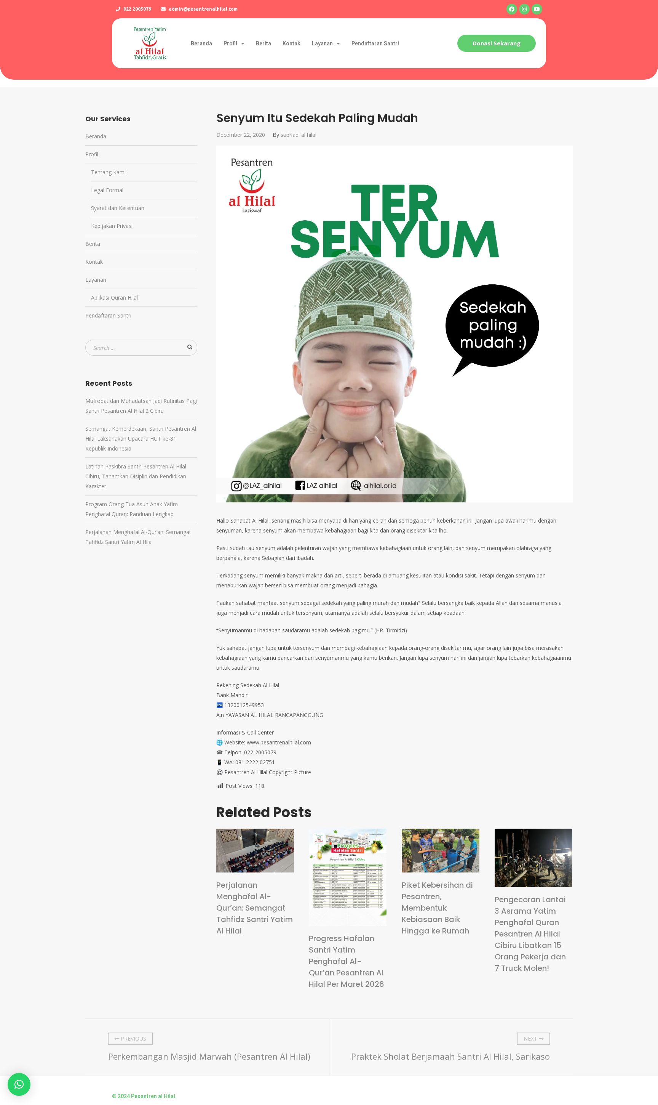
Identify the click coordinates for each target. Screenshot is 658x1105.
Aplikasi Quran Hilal (114, 297)
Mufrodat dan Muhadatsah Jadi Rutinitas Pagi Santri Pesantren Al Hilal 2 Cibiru (141, 405)
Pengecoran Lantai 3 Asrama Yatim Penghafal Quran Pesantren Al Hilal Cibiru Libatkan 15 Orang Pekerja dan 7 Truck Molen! (530, 933)
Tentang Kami (108, 172)
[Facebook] (511, 9)
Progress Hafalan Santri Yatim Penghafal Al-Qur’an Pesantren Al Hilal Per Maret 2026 (346, 961)
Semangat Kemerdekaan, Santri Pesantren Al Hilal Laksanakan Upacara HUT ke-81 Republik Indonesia (140, 438)
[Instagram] (524, 9)
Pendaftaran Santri (375, 43)
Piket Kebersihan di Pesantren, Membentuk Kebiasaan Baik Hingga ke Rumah (437, 908)
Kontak (291, 43)
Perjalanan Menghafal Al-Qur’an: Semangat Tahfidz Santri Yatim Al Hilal (254, 908)
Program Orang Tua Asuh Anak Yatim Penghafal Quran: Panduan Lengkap (131, 509)
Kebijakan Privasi (112, 225)
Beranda (201, 43)
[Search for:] (141, 347)
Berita (263, 43)
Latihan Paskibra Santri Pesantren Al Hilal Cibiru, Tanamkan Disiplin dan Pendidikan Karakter (135, 476)
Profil (230, 43)
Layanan (322, 43)
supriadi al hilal (298, 134)
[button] (496, 43)
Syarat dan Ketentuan (117, 208)
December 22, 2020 (240, 134)
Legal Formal (107, 190)
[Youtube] (537, 9)
